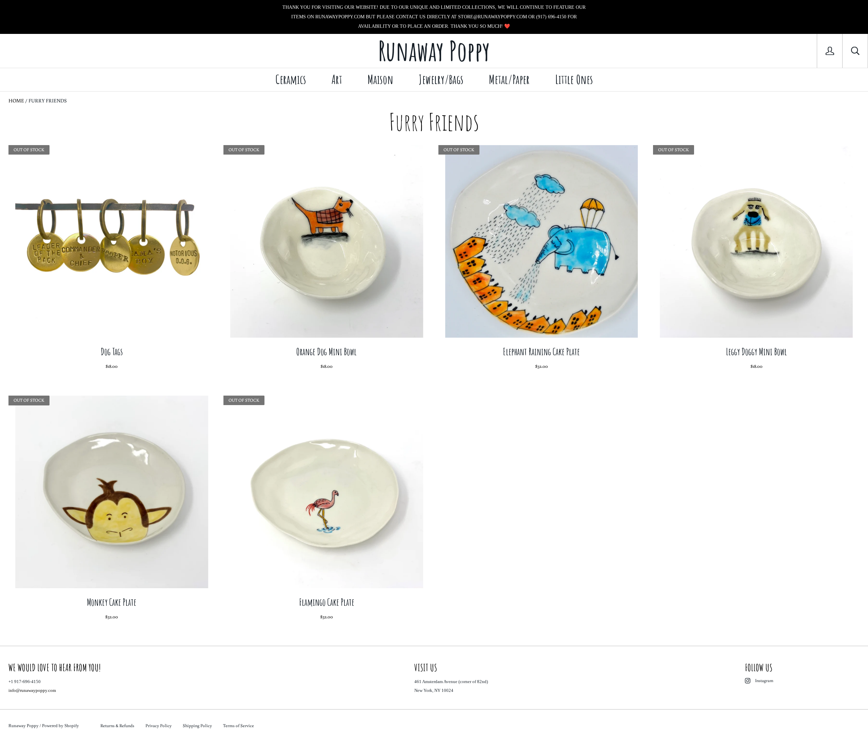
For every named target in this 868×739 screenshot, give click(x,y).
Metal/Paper (509, 79)
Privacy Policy (158, 725)
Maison (380, 79)
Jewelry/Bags (441, 79)
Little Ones (574, 79)
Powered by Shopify (60, 725)
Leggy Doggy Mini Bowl (756, 352)
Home (16, 100)
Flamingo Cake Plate (326, 602)
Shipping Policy (197, 725)
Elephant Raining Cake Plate (541, 352)
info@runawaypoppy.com (32, 690)
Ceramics (290, 79)
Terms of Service (238, 725)
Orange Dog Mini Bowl (326, 352)
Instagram (764, 680)
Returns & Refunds (117, 725)
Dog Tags (112, 352)
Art (337, 79)
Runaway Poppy (23, 725)
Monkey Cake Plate (111, 602)
